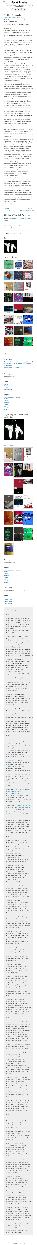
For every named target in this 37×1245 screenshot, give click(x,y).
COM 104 (6, 399)
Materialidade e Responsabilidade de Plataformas (17, 363)
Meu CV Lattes (8, 408)
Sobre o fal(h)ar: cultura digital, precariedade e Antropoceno (18, 808)
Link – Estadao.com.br (24, 20)
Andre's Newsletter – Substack (12, 397)
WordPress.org (8, 389)
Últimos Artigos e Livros (15, 610)
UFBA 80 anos (8, 365)
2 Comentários (21, 17)
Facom (6, 404)
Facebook (6, 402)
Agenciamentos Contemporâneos (13, 367)
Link (20, 204)
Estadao (16, 204)
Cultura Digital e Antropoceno (12, 369)
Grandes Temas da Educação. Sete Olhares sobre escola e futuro (17, 781)
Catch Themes (22, 1243)
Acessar (6, 384)
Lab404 (6, 406)
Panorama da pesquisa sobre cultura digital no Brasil (18, 361)
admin (14, 17)
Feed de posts (8, 386)
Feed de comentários (9, 387)
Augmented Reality (9, 204)
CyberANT (7, 400)
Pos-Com (6, 409)
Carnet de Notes (19, 2)
